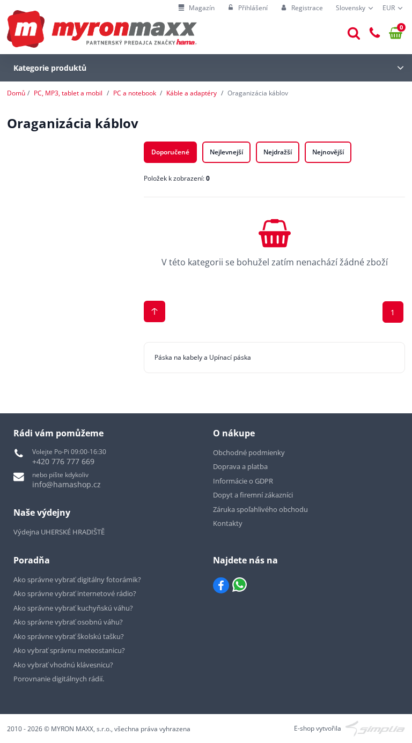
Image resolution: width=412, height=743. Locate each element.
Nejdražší (277, 152)
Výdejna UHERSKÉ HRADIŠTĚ (59, 532)
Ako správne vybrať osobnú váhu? (68, 622)
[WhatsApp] (239, 585)
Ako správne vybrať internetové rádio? (74, 593)
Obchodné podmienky (249, 452)
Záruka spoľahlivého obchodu (260, 509)
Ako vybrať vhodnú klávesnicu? (63, 665)
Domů (16, 93)
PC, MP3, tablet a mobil (68, 93)
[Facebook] (221, 585)
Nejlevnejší (226, 152)
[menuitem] (196, 8)
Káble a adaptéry (191, 93)
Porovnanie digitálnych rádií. (58, 678)
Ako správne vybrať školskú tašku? (68, 636)
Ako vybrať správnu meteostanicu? (69, 650)
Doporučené (170, 152)
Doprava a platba (240, 466)
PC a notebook (134, 93)
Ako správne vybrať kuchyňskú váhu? (73, 608)
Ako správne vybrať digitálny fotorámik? (77, 579)
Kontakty (227, 523)
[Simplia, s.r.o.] (375, 727)
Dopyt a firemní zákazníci (253, 495)
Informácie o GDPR (243, 481)
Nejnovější (328, 152)
